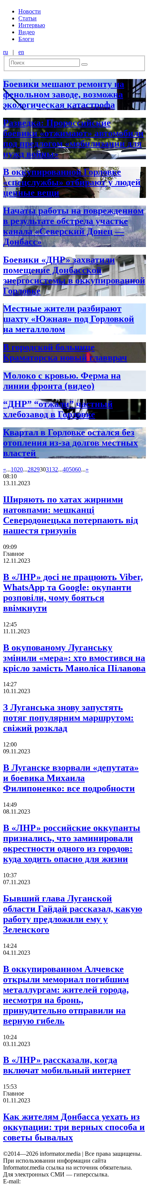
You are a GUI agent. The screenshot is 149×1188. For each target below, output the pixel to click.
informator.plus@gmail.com (55, 1181)
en (21, 52)
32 (55, 469)
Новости (29, 11)
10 (14, 469)
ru (5, 52)
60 (78, 469)
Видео (26, 32)
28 (31, 469)
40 (66, 469)
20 (20, 469)
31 (49, 469)
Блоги (26, 39)
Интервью (31, 25)
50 (72, 469)
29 (37, 469)
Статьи (27, 18)
